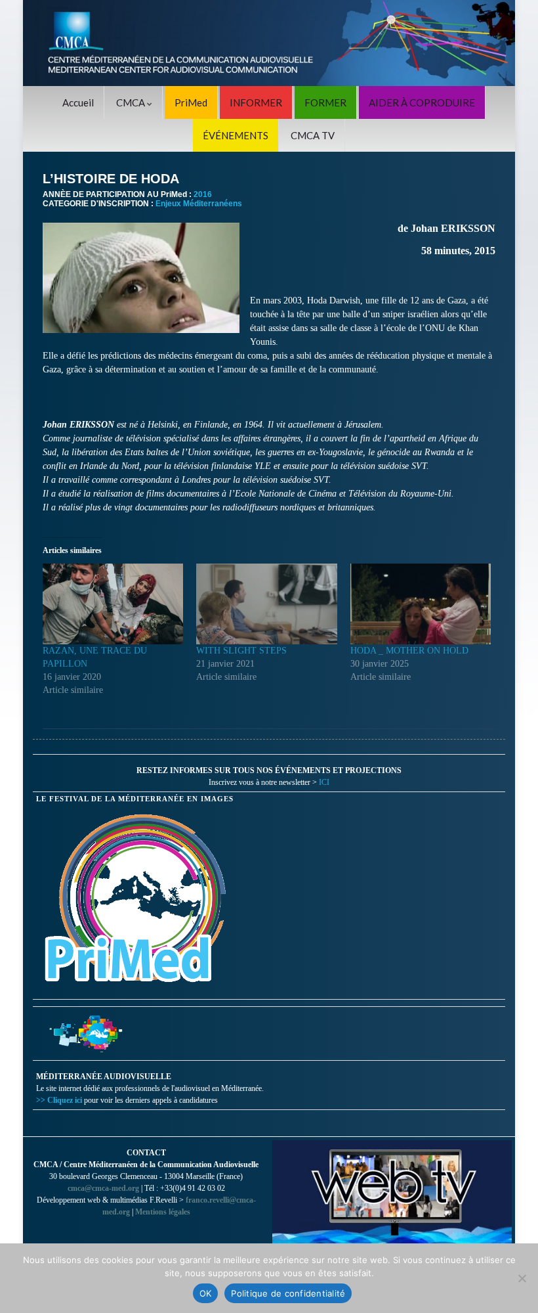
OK (205, 1293)
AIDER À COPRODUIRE (422, 102)
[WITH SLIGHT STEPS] (266, 604)
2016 (203, 194)
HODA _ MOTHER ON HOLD (409, 651)
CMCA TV (313, 135)
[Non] (521, 1278)
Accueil (78, 102)
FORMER (325, 102)
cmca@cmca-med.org (103, 1188)
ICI (324, 782)
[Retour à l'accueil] (269, 43)
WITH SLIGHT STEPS (241, 651)
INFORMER (256, 102)
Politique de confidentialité (288, 1293)
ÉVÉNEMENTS (235, 135)
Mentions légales (162, 1211)
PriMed (191, 102)
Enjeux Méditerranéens (198, 203)
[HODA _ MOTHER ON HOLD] (420, 604)
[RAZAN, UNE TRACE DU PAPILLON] (113, 604)
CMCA (131, 102)
